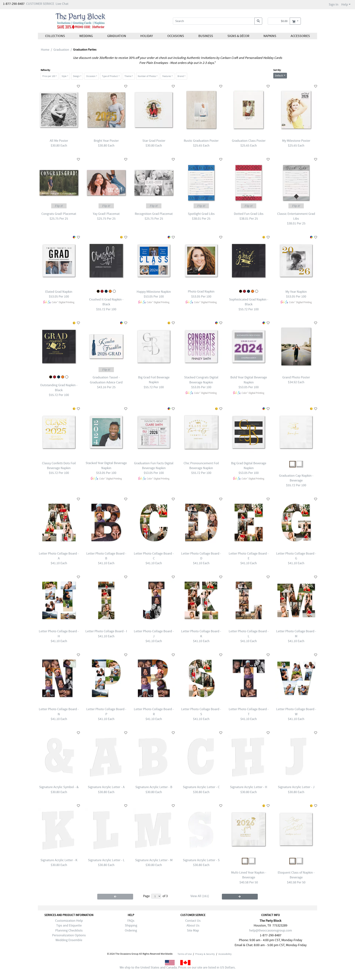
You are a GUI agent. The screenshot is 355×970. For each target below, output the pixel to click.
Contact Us (193, 921)
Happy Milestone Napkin (154, 292)
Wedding (86, 36)
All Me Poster (59, 141)
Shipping (131, 925)
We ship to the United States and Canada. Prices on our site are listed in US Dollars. (178, 967)
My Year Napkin (296, 292)
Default (279, 75)
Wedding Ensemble (68, 940)
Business (205, 36)
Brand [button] (181, 76)
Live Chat (62, 4)
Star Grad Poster (153, 141)
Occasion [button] (90, 76)
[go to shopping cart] (295, 21)
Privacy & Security (205, 954)
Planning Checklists (69, 930)
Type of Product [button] (110, 76)
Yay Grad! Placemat (106, 214)
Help (344, 4)
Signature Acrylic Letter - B (153, 787)
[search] (258, 21)
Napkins (269, 36)
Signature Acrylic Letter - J (296, 787)
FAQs (130, 921)
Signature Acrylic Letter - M (154, 860)
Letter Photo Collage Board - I (106, 631)
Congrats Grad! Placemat (58, 214)
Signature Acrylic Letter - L (106, 860)
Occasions (175, 36)
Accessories (300, 36)
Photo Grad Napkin (201, 291)
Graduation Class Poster (249, 141)
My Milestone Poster (296, 141)
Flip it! (59, 205)
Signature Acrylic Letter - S (201, 860)
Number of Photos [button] (147, 76)
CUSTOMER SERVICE (40, 4)
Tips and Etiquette (69, 925)
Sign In (333, 4)
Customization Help (69, 921)
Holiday (146, 36)
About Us (193, 925)
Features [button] (166, 76)
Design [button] (76, 76)
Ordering (131, 930)
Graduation (116, 36)
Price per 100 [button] (48, 76)
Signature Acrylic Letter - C (201, 787)
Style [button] (64, 76)
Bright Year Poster (106, 141)
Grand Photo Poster (296, 377)
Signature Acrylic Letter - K (58, 860)
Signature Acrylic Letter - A (106, 787)
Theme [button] (127, 76)
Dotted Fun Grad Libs (248, 214)
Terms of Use (185, 954)
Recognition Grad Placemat (154, 214)
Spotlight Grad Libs (201, 214)
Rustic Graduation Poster (201, 141)
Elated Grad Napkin (58, 292)
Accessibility (225, 954)
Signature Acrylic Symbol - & (59, 787)
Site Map (193, 930)
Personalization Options (69, 935)
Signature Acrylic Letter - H (248, 787)
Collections (55, 36)
